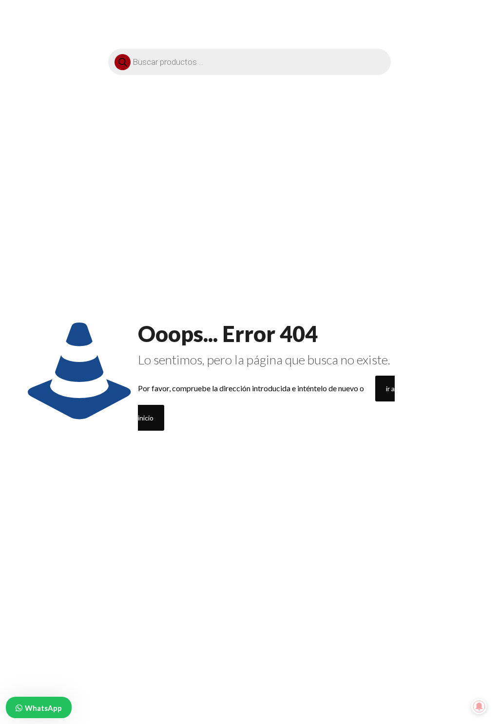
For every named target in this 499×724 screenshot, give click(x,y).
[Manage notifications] (479, 706)
